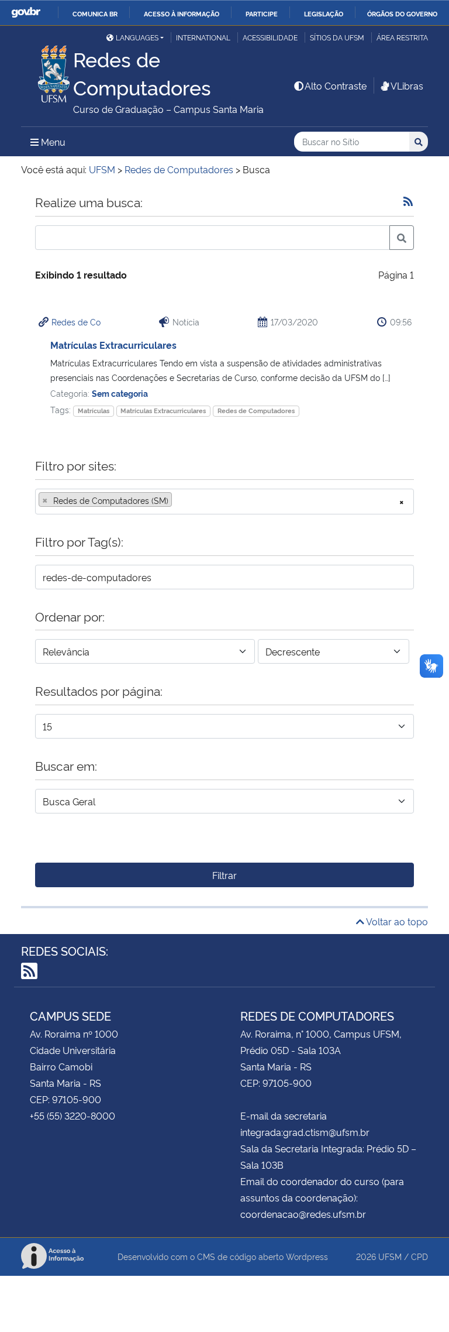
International (203, 37)
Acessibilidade (270, 37)
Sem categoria (120, 393)
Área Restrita (402, 37)
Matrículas (93, 410)
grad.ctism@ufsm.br (326, 1131)
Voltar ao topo (396, 921)
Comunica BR (95, 13)
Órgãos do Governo (402, 13)
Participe (262, 13)
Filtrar (224, 874)
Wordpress (307, 1256)
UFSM (390, 1256)
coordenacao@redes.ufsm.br (303, 1213)
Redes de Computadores (256, 410)
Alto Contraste (336, 85)
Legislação (323, 13)
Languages (137, 37)
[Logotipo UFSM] (47, 70)
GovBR (25, 12)
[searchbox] (178, 500)
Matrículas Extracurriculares (113, 344)
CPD (419, 1256)
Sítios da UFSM (337, 37)
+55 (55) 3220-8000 (72, 1115)
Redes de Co (76, 321)
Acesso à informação (181, 13)
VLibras (407, 85)
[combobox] (224, 501)
